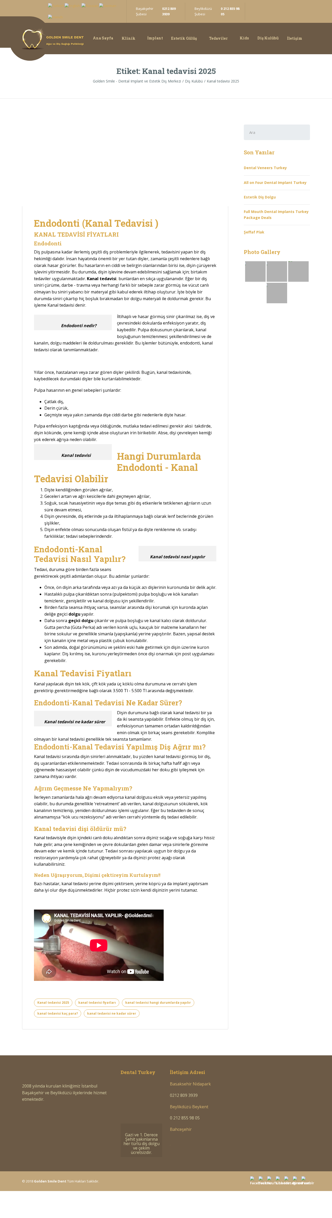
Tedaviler (218, 38)
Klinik (128, 38)
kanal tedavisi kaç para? (57, 1013)
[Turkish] (56, 5)
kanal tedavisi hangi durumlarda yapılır (158, 1002)
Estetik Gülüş (184, 38)
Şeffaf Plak (254, 232)
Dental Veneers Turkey (265, 167)
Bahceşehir (181, 1129)
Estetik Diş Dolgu (260, 197)
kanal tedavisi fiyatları (97, 1002)
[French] (55, 17)
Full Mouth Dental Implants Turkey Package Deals (276, 214)
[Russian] (89, 5)
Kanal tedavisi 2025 (53, 1002)
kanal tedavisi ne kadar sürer (111, 1013)
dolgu (74, 614)
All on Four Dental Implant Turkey (275, 182)
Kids (244, 38)
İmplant (155, 38)
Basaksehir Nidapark (190, 1084)
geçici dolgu (80, 620)
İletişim (294, 38)
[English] (72, 5)
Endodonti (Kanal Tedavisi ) (96, 223)
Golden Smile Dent (50, 1181)
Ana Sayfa (103, 38)
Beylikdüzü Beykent (189, 1107)
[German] (107, 5)
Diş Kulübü (268, 38)
